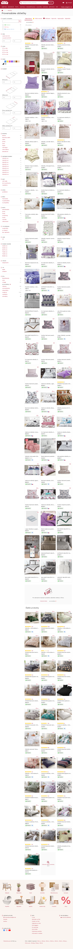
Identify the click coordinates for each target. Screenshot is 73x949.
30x (64, 674)
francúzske (5, 198)
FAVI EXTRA (34, 929)
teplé (3, 269)
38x (64, 820)
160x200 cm (5, 162)
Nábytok (4, 7)
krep (3, 143)
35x (32, 699)
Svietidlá (22, 7)
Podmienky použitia (37, 931)
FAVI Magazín (35, 925)
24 (37, 708)
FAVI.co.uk (27, 943)
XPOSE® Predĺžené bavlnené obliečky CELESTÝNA (38, 797)
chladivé (4, 271)
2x (48, 771)
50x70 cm (4, 250)
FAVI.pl (43, 941)
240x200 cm (5, 170)
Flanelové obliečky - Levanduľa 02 (34, 190)
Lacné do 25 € (6, 36)
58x (32, 723)
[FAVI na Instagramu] (6, 930)
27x (48, 844)
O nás (33, 917)
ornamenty (5, 215)
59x (64, 771)
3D (3, 239)
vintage (4, 282)
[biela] (3, 61)
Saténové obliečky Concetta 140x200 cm (35, 432)
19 (54, 684)
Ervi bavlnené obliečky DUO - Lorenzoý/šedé (52, 311)
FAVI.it (60, 941)
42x (32, 626)
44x (64, 650)
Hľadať (50, 2)
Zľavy (66, 906)
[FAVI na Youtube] (10, 930)
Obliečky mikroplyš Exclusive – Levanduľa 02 (52, 166)
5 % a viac (4, 48)
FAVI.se (65, 941)
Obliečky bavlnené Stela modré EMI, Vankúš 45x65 (54, 45)
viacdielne (4, 185)
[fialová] (12, 61)
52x (32, 674)
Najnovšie (53, 18)
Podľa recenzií (38, 18)
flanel (3, 145)
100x (49, 699)
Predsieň (54, 906)
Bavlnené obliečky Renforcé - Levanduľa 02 (52, 69)
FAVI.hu (52, 941)
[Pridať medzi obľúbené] (38, 77)
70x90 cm (4, 254)
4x (64, 723)
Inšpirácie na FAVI (36, 923)
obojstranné (5, 262)
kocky (3, 217)
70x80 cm (4, 252)
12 (37, 28)
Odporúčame (28, 18)
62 (70, 28)
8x (64, 626)
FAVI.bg (33, 943)
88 (70, 684)
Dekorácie (11, 7)
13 (70, 635)
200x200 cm (5, 166)
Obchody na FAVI (36, 919)
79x (32, 650)
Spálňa (58, 7)
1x (48, 115)
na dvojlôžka (5, 202)
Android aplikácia (66, 917)
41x (32, 844)
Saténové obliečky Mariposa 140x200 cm (51, 408)
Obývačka (52, 7)
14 (70, 197)
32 (37, 635)
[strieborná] (5, 64)
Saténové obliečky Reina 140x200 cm (50, 504)
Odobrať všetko (43, 601)
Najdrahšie (67, 18)
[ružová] (10, 61)
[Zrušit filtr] (10, 284)
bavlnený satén (6, 137)
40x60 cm (4, 246)
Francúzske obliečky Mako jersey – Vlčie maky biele (38, 214)
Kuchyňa (39, 7)
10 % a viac (5, 50)
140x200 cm (5, 158)
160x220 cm (5, 164)
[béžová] (19, 61)
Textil (17, 7)
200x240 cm (5, 174)
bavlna (4, 135)
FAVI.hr (56, 941)
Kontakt (5, 919)
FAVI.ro (48, 941)
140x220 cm (5, 160)
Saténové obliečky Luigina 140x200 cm (51, 383)
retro (3, 280)
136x (49, 626)
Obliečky (10, 10)
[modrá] (5, 61)
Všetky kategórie (65, 7)
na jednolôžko (6, 200)
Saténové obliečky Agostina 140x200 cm (35, 480)
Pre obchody (35, 927)
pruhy (3, 211)
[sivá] (14, 61)
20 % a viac (5, 52)
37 (37, 611)
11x (64, 67)
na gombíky (5, 228)
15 (70, 829)
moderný (4, 292)
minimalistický (6, 288)
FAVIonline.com (7, 941)
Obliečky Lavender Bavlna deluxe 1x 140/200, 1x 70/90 (54, 141)
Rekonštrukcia (30, 7)
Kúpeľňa (45, 7)
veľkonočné (5, 221)
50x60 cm (4, 248)
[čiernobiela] (3, 64)
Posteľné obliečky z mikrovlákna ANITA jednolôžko (38, 287)
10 (70, 52)
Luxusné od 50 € (6, 38)
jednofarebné (5, 209)
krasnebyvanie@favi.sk (10, 917)
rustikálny (4, 294)
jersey (3, 141)
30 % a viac (5, 54)
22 (54, 391)
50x (64, 747)
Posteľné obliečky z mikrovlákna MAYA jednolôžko (54, 117)
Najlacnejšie (61, 18)
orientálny (4, 296)
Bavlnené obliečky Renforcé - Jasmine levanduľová (38, 93)
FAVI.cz (39, 941)
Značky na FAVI (35, 921)
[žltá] (7, 61)
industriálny (5, 290)
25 (37, 660)
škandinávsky (5, 278)
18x (64, 43)
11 (70, 781)
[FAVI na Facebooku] (4, 930)
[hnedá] (16, 61)
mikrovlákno (5, 149)
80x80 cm (4, 256)
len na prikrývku (6, 183)
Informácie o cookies (37, 933)
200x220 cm (5, 168)
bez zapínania (5, 232)
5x (48, 91)
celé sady (4, 181)
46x (48, 723)
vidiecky (4, 286)
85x (48, 674)
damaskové (5, 151)
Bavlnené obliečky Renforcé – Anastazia (35, 408)
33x (32, 43)
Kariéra (5, 921)
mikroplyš (4, 147)
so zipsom (5, 230)
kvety (3, 213)
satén (3, 139)
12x (32, 771)
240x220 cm (5, 172)
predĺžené (4, 192)
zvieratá (4, 219)
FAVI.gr (37, 943)
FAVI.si (41, 943)
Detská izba (42, 906)
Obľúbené (47, 18)
